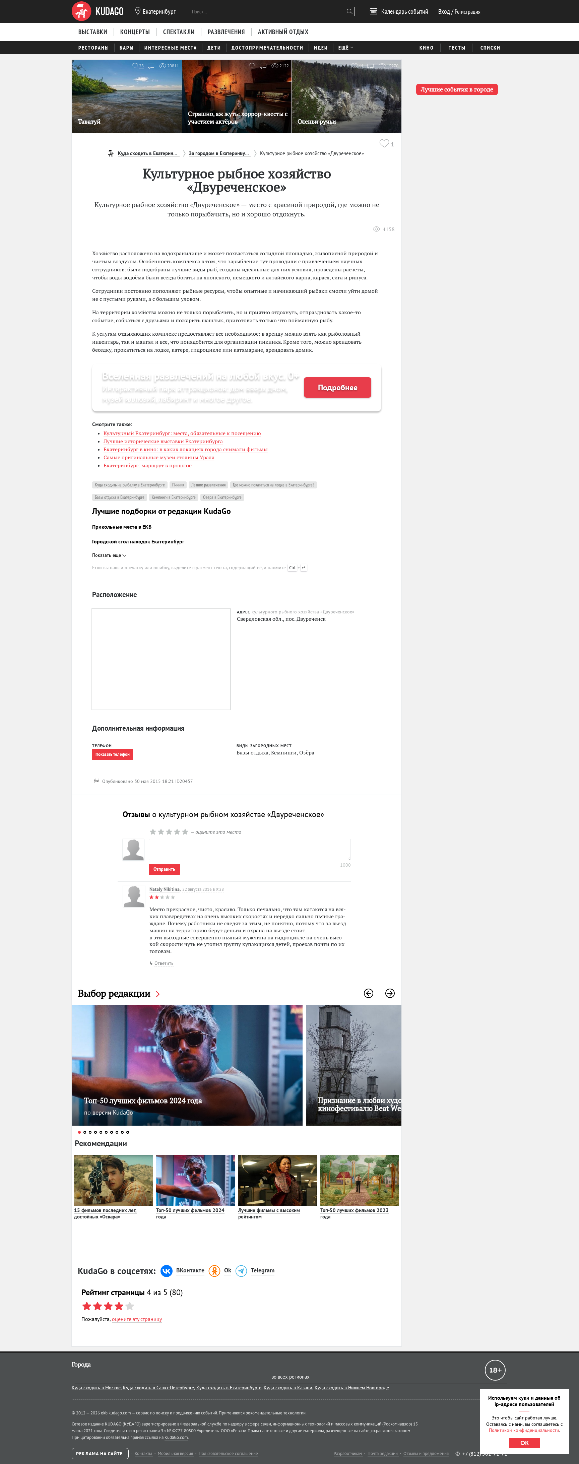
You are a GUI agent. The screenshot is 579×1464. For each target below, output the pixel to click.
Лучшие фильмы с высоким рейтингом (269, 1213)
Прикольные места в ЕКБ (121, 526)
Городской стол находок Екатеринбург (138, 541)
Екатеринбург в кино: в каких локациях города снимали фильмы (186, 449)
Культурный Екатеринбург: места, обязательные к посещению (182, 433)
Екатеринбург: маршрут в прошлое (148, 465)
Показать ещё (107, 555)
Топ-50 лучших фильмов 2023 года (354, 1213)
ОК (524, 1443)
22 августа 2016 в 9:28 (203, 889)
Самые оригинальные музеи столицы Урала (159, 457)
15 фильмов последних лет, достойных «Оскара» (105, 1213)
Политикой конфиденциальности (524, 1430)
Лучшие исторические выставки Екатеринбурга (163, 441)
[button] (368, 993)
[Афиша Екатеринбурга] (97, 11)
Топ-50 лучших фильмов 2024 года (190, 1213)
